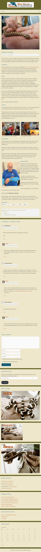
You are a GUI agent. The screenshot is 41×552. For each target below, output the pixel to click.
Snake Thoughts (11, 210)
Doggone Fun (6, 213)
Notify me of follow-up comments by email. (12, 359)
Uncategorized (22, 210)
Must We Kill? (9, 488)
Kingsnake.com (4, 516)
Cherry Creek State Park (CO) (7, 497)
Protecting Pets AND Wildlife (9, 215)
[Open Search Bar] (39, 11)
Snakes (17, 210)
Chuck (6, 243)
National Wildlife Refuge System (8, 506)
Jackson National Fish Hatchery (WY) (9, 502)
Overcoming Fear (9, 481)
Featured (5, 210)
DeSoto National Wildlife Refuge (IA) (9, 499)
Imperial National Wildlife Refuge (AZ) (9, 500)
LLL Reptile (3, 518)
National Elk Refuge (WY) (6, 504)
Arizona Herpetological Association (8, 514)
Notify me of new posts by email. (10, 361)
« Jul (2, 545)
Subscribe (5, 382)
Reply (4, 238)
